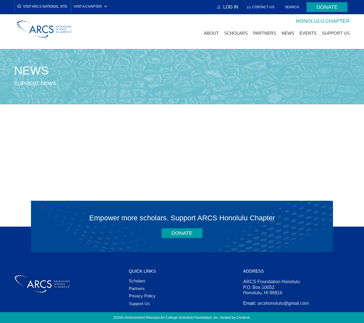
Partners (137, 288)
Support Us (139, 303)
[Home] (44, 29)
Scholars (137, 280)
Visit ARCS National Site (45, 6)
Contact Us (263, 7)
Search (292, 7)
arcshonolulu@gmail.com (283, 303)
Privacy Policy (142, 295)
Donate (327, 7)
